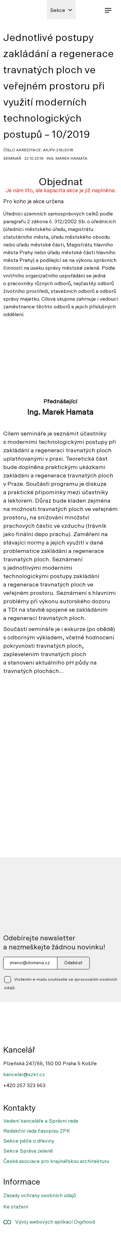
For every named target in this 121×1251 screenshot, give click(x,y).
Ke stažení (15, 1206)
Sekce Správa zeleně (28, 1151)
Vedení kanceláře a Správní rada (40, 1121)
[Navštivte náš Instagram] (33, 1240)
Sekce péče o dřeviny (28, 1141)
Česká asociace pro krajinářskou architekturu (56, 1161)
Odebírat (73, 963)
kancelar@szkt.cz (24, 1074)
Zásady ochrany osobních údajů (39, 1195)
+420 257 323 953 (24, 1085)
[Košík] (93, 10)
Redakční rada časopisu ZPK (36, 1131)
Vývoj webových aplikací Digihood (53, 1222)
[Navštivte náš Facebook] (12, 1240)
